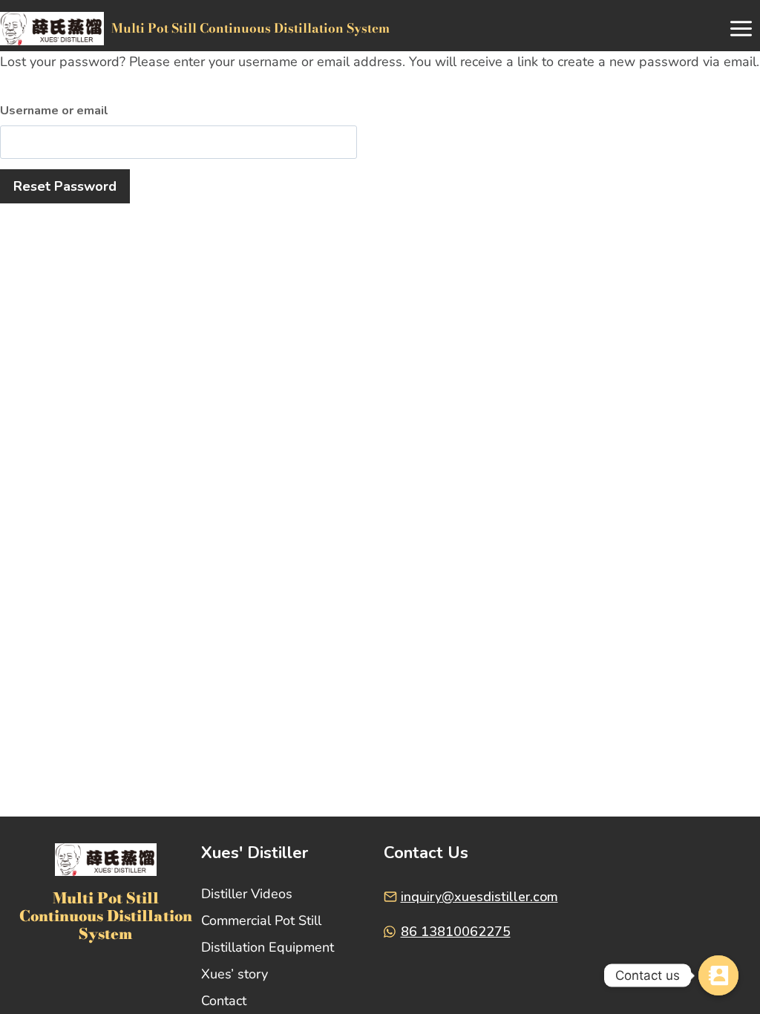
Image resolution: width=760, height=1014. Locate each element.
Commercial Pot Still (261, 920)
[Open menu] (740, 29)
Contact (223, 1001)
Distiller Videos (246, 894)
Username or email (54, 110)
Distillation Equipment (267, 947)
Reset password (65, 186)
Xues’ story (234, 974)
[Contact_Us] (718, 975)
